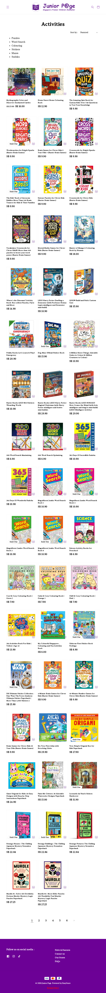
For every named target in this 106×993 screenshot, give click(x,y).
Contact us (60, 954)
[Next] (74, 920)
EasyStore (66, 983)
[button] (8, 7)
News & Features (62, 950)
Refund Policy (53, 988)
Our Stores (60, 957)
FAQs (57, 961)
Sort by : (74, 32)
